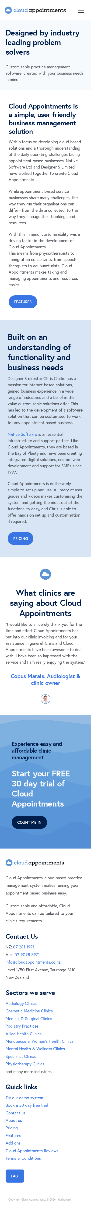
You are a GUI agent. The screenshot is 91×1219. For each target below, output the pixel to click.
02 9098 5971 (27, 954)
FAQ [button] (14, 1175)
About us (14, 1120)
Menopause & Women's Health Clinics (40, 1041)
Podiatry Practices (22, 1026)
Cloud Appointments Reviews (32, 1150)
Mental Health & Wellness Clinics (35, 1048)
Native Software (22, 434)
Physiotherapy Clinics (25, 1064)
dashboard (64, 1199)
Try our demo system (24, 1097)
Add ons (13, 1143)
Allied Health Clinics (24, 1033)
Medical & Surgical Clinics (29, 1018)
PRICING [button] (20, 538)
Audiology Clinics (21, 1003)
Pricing (12, 1128)
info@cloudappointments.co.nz (33, 962)
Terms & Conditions (23, 1158)
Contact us (15, 1113)
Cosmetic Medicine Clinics (29, 1011)
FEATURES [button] (23, 301)
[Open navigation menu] (81, 10)
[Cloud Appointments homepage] (40, 10)
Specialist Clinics (21, 1056)
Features (13, 1135)
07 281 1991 (23, 947)
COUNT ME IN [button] (29, 822)
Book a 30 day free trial (27, 1105)
